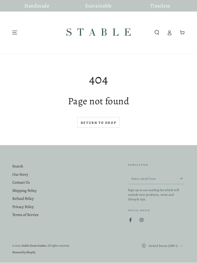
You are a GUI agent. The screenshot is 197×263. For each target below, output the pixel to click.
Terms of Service (25, 214)
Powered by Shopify (23, 252)
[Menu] (14, 32)
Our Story (20, 174)
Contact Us (21, 182)
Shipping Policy (24, 190)
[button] (157, 32)
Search (17, 166)
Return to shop (98, 122)
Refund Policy (23, 198)
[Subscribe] (182, 178)
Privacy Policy (23, 206)
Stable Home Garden (34, 245)
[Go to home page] (98, 32)
